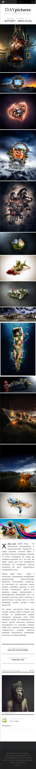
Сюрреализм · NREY (18, 659)
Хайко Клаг (11, 544)
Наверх (17, 764)
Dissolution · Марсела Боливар (18, 649)
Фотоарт (10, 18)
